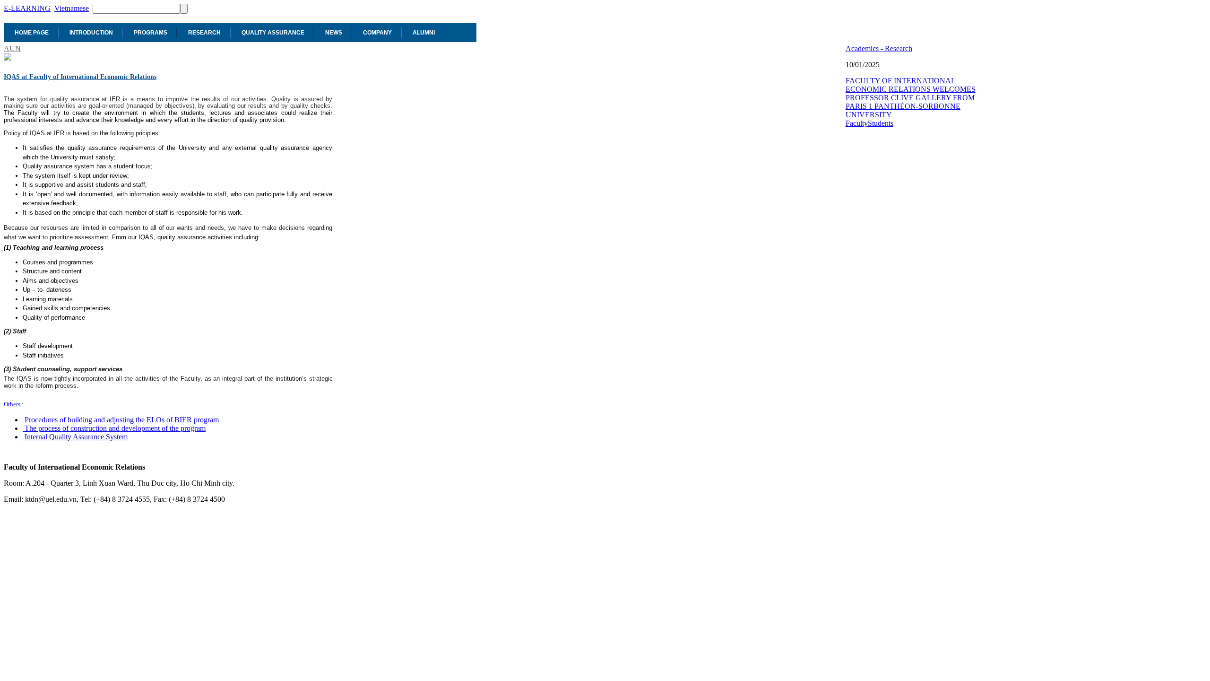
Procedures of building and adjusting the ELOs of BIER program (122, 420)
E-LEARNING (27, 8)
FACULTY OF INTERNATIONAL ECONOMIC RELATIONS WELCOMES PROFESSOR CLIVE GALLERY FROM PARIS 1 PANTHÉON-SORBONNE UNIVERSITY (911, 98)
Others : (14, 404)
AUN (12, 48)
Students (880, 123)
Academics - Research (879, 48)
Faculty (857, 123)
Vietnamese (71, 8)
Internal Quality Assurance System (76, 437)
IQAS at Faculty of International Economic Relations (80, 76)
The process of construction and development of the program (115, 428)
